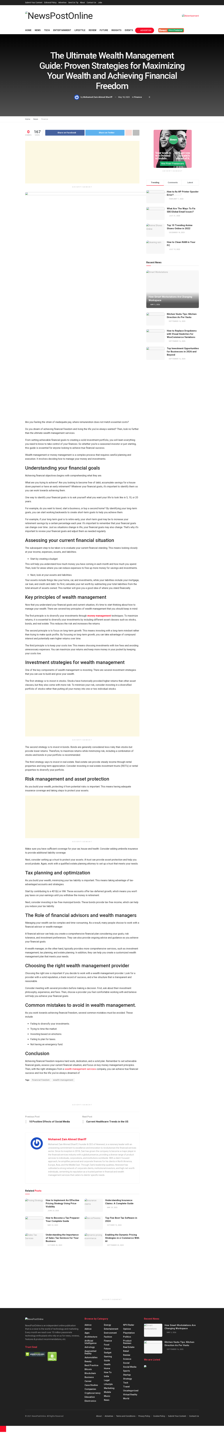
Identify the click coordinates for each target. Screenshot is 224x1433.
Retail (126, 1351)
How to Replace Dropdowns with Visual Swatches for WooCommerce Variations (182, 334)
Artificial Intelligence (90, 1342)
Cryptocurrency (92, 1393)
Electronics (90, 1401)
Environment (110, 1333)
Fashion (108, 1337)
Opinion (127, 1329)
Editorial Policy (50, 3)
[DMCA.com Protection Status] (52, 1356)
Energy (107, 1325)
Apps (87, 1333)
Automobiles (91, 1357)
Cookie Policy (159, 1416)
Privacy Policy (144, 1416)
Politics (127, 1337)
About (82, 3)
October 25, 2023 (54, 1245)
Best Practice (91, 1365)
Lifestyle (80, 30)
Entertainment (62, 30)
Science (127, 1359)
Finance (138, 97)
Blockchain (90, 1373)
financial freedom (41, 1080)
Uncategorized (130, 1390)
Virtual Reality (130, 1394)
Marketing (109, 1388)
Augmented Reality (90, 1352)
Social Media (129, 1367)
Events (129, 30)
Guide (107, 1360)
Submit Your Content (33, 3)
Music (107, 1396)
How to (108, 1372)
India (106, 1376)
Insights (116, 30)
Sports (126, 1371)
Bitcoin (88, 1369)
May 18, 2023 (124, 97)
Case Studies (91, 1385)
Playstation (129, 1333)
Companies (90, 1389)
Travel (126, 1386)
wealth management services (80, 1069)
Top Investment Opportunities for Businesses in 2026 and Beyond (183, 351)
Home (28, 30)
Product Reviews (127, 1342)
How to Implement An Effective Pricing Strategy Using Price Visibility (62, 1203)
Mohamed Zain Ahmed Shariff (97, 97)
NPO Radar (128, 1325)
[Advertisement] (82, 162)
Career (88, 1381)
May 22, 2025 (52, 1225)
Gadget (107, 1352)
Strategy (127, 1379)
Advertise (62, 3)
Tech (47, 30)
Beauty (88, 1361)
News (38, 30)
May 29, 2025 (112, 1207)
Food (106, 1344)
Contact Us (91, 3)
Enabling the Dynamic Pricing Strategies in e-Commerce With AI (122, 1238)
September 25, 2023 (115, 1245)
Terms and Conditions (125, 1416)
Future (104, 30)
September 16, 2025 (176, 321)
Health (107, 1364)
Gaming (108, 1356)
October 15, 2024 (114, 1225)
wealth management (63, 1080)
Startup (127, 1375)
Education (90, 1397)
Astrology (90, 1347)
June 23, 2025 (53, 1211)
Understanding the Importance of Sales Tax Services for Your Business (62, 1238)
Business (89, 1377)
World (126, 1398)
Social (126, 1363)
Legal (107, 1380)
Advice (88, 1325)
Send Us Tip (73, 3)
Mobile (107, 1392)
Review (92, 30)
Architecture (91, 1337)
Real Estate (128, 1347)
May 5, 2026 (155, 305)
